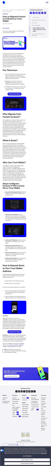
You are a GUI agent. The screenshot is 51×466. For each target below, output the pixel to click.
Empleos (43, 401)
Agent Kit (34, 409)
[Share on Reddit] (37, 13)
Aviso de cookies (43, 429)
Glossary (43, 410)
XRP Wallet (24, 410)
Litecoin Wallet (25, 414)
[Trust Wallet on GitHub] (19, 391)
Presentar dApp (35, 404)
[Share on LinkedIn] (42, 13)
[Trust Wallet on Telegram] (29, 391)
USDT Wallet (25, 406)
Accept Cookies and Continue (27, 463)
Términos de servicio (44, 419)
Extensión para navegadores (6, 402)
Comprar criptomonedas (15, 398)
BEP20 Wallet (25, 416)
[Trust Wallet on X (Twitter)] (24, 391)
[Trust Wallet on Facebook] (16, 391)
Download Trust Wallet (14, 94)
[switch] (47, 2)
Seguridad (43, 406)
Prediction (16, 416)
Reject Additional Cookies (27, 459)
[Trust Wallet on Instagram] (22, 391)
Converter (24, 400)
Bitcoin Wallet (25, 404)
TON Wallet (24, 412)
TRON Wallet (25, 408)
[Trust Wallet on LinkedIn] (32, 391)
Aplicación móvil (5, 398)
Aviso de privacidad (43, 422)
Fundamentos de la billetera (34, 402)
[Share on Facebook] (31, 13)
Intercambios (15, 401)
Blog (42, 408)
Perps (15, 414)
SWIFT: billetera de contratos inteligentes (16, 409)
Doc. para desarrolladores (35, 398)
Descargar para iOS (12, 444)
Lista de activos (35, 406)
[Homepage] (4, 2)
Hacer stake (15, 403)
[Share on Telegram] (39, 13)
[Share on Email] (45, 13)
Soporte (43, 416)
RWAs (15, 412)
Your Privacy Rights (27, 456)
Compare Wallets (43, 413)
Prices (25, 398)
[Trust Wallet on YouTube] (35, 391)
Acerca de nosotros (43, 398)
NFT (13, 405)
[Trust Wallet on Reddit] (27, 391)
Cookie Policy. (44, 453)
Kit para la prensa (43, 404)
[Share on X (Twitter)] (34, 13)
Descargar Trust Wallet (12, 376)
